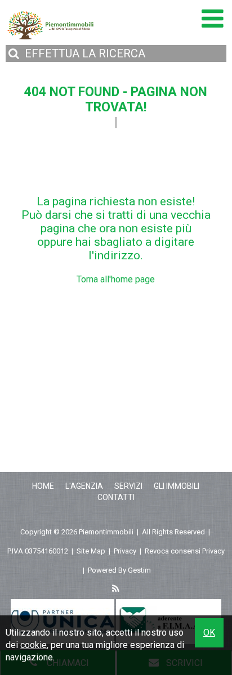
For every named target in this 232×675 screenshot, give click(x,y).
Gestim (139, 570)
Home (43, 486)
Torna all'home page (116, 279)
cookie (33, 645)
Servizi (128, 486)
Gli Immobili (176, 486)
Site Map (91, 551)
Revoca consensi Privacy (185, 551)
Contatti (116, 497)
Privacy (125, 551)
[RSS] (116, 589)
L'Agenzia (84, 486)
